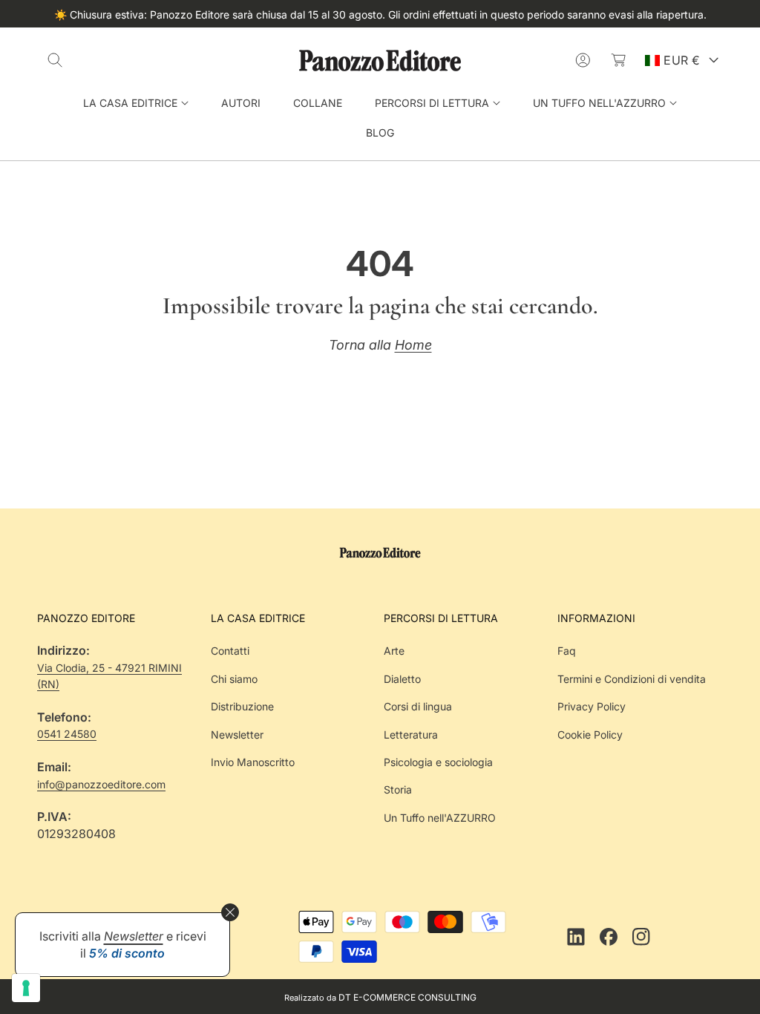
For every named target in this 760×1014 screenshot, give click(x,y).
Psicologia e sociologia (438, 762)
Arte (394, 650)
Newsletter (237, 734)
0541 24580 (66, 733)
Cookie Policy (590, 734)
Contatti (230, 650)
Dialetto (402, 679)
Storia (398, 789)
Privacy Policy (591, 706)
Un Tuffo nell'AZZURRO (440, 817)
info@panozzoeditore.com (101, 784)
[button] (55, 60)
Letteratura (411, 734)
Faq (566, 650)
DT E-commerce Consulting (407, 997)
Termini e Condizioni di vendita (631, 679)
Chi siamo (234, 679)
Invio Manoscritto (253, 762)
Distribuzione (242, 706)
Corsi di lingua (418, 706)
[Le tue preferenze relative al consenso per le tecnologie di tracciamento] (26, 988)
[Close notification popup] (230, 912)
